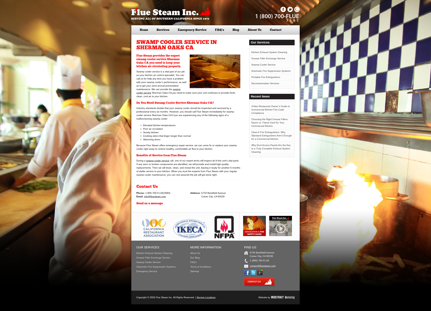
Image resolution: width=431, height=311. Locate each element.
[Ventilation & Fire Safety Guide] (254, 235)
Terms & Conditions (200, 266)
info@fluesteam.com (155, 196)
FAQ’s (219, 29)
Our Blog (195, 257)
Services (163, 29)
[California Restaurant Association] (153, 237)
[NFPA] (224, 237)
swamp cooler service (157, 160)
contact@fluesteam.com (263, 266)
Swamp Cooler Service (263, 64)
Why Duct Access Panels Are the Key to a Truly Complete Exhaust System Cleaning (271, 148)
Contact (275, 29)
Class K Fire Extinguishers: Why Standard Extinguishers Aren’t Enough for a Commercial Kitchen (271, 135)
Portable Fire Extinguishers (265, 77)
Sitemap (194, 271)
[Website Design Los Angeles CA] (283, 297)
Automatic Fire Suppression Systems (271, 71)
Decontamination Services (265, 83)
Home (144, 29)
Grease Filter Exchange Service (268, 58)
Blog (236, 29)
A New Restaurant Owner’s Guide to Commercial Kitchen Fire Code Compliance (270, 109)
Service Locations (206, 297)
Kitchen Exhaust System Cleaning (269, 52)
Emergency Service (192, 29)
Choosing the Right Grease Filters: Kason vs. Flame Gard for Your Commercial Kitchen (269, 122)
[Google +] (297, 11)
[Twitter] (290, 11)
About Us (254, 29)
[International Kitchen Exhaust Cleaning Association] (190, 237)
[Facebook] (283, 11)
